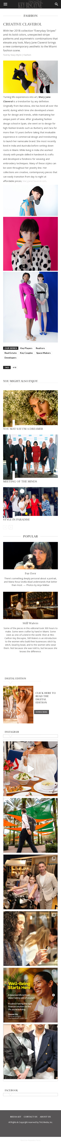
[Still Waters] (30, 605)
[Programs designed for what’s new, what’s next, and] (30, 825)
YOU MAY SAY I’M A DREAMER (23, 429)
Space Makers (43, 353)
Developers (10, 357)
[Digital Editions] (18, 722)
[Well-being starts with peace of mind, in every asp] (30, 995)
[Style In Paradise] (30, 502)
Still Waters (30, 623)
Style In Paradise (16, 519)
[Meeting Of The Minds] (30, 457)
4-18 (14, 367)
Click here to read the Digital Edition (46, 697)
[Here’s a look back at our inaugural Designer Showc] (30, 1051)
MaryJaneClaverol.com (34, 181)
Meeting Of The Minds (20, 481)
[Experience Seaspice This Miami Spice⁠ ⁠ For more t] (30, 768)
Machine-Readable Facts (30, 1140)
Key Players (26, 348)
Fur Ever (30, 573)
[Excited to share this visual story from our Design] (30, 938)
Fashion (27, 54)
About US (45, 1117)
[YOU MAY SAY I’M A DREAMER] (30, 408)
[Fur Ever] (30, 555)
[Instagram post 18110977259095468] (30, 882)
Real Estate (11, 353)
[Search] (56, 4)
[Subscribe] (41, 711)
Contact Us (30, 1117)
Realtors (40, 348)
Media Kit (15, 1117)
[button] (5, 4)
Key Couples (26, 353)
